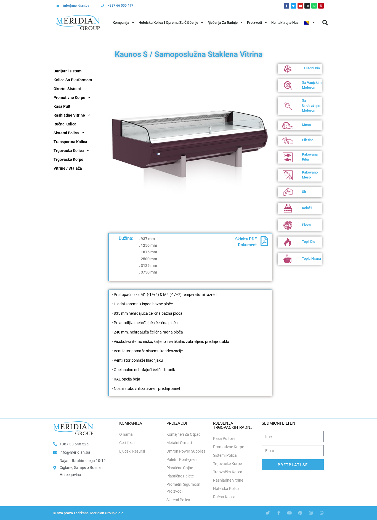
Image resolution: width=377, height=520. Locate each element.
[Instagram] (307, 6)
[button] (325, 22)
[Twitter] (293, 6)
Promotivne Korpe (69, 97)
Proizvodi (254, 22)
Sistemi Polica (66, 133)
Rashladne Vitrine (69, 115)
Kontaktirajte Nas (285, 22)
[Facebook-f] (279, 513)
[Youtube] (300, 6)
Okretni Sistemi (67, 88)
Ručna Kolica (65, 124)
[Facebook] (286, 6)
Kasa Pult (62, 106)
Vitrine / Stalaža (68, 168)
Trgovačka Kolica (69, 150)
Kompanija (121, 22)
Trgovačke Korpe (68, 159)
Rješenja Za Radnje (223, 22)
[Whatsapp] (314, 6)
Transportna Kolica (70, 142)
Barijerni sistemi (68, 71)
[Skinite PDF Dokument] (264, 241)
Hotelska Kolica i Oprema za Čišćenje (168, 22)
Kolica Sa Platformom (73, 80)
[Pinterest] (321, 6)
